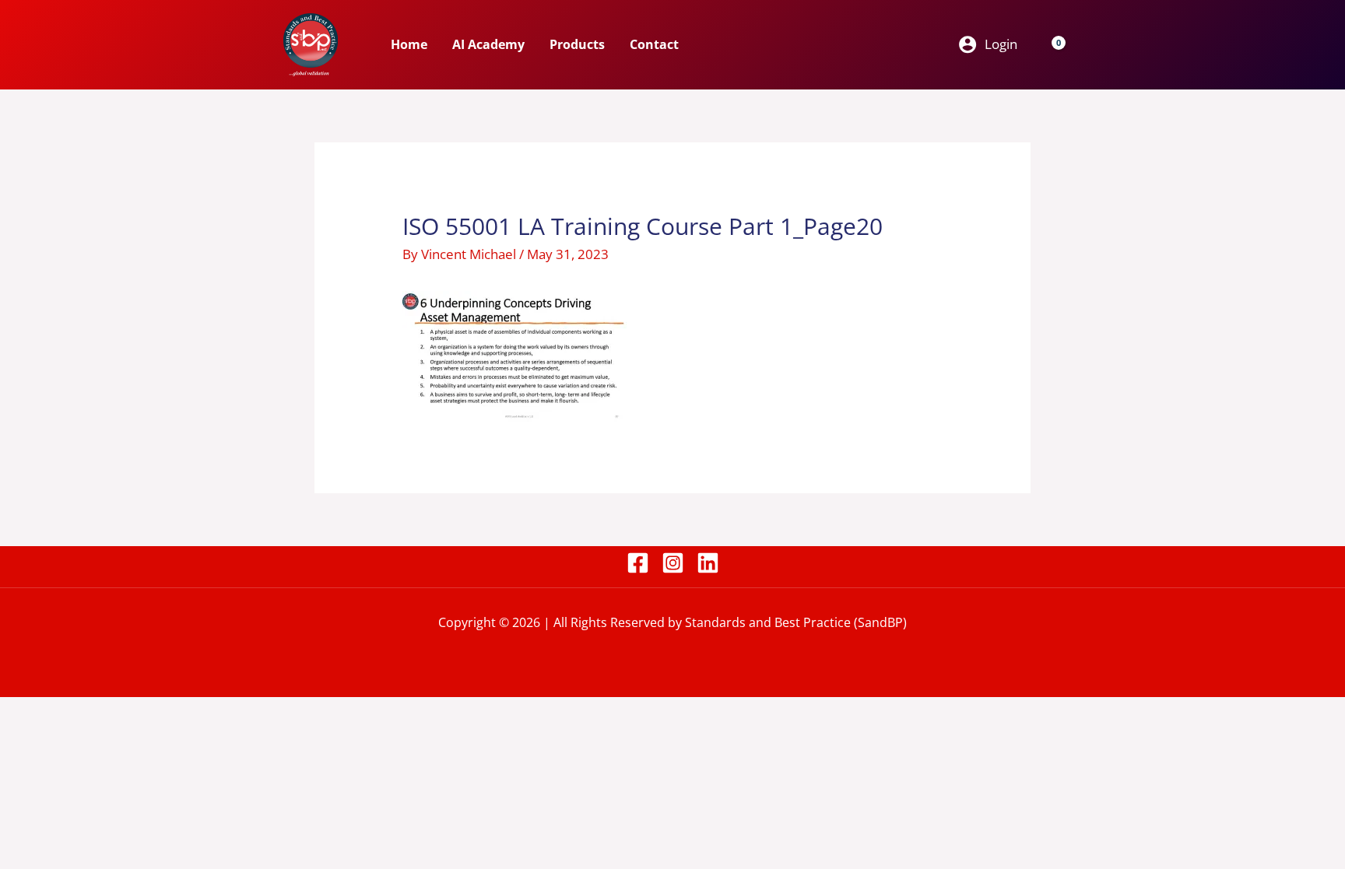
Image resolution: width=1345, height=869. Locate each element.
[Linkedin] (708, 563)
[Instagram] (673, 563)
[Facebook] (638, 563)
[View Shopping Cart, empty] (1049, 44)
